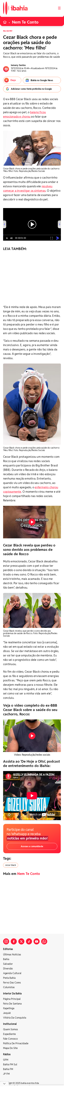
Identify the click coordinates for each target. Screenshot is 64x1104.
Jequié (7, 1013)
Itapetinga (8, 1008)
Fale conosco (10, 1038)
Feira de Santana (12, 1003)
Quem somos (10, 1029)
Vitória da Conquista (14, 1017)
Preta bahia (9, 978)
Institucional (10, 1024)
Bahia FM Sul (10, 1064)
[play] (32, 522)
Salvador (8, 964)
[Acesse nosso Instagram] (6, 941)
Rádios (7, 1054)
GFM (5, 1059)
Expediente (9, 1034)
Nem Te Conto (25, 22)
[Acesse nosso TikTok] (29, 941)
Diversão (8, 968)
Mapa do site (10, 1048)
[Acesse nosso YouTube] (37, 941)
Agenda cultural (12, 973)
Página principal (12, 999)
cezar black (10, 865)
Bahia (6, 959)
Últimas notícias (12, 954)
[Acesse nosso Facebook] (14, 941)
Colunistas (9, 987)
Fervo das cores (12, 982)
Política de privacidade (15, 1043)
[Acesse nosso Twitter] (21, 941)
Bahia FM (8, 1069)
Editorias (8, 949)
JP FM (6, 1073)
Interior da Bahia (12, 993)
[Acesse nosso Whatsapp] (44, 941)
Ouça (13, 80)
